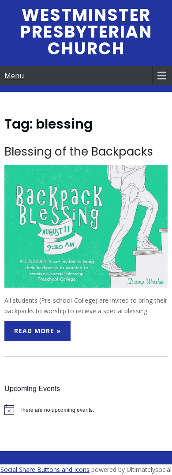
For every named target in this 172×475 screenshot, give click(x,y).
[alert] (86, 409)
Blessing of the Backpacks (78, 152)
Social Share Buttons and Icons (45, 469)
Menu (14, 75)
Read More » (37, 331)
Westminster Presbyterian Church (86, 31)
